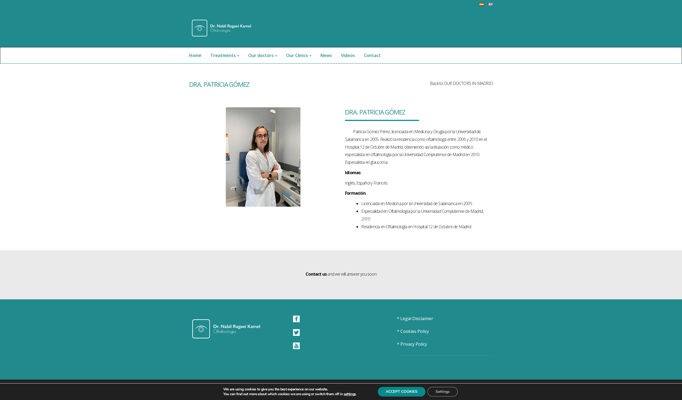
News (326, 55)
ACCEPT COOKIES (401, 391)
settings (350, 394)
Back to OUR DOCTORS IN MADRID (461, 83)
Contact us (316, 274)
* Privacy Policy (412, 344)
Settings (443, 391)
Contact (372, 55)
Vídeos (348, 55)
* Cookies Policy (413, 331)
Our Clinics (297, 55)
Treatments (223, 55)
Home (195, 55)
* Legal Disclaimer (415, 318)
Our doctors (261, 55)
